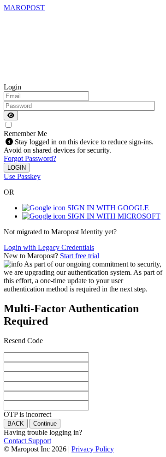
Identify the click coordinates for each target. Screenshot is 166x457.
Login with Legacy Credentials (49, 247)
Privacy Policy (92, 449)
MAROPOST (24, 8)
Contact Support (27, 441)
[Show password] (11, 115)
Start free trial (79, 256)
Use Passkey (22, 176)
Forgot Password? (30, 158)
